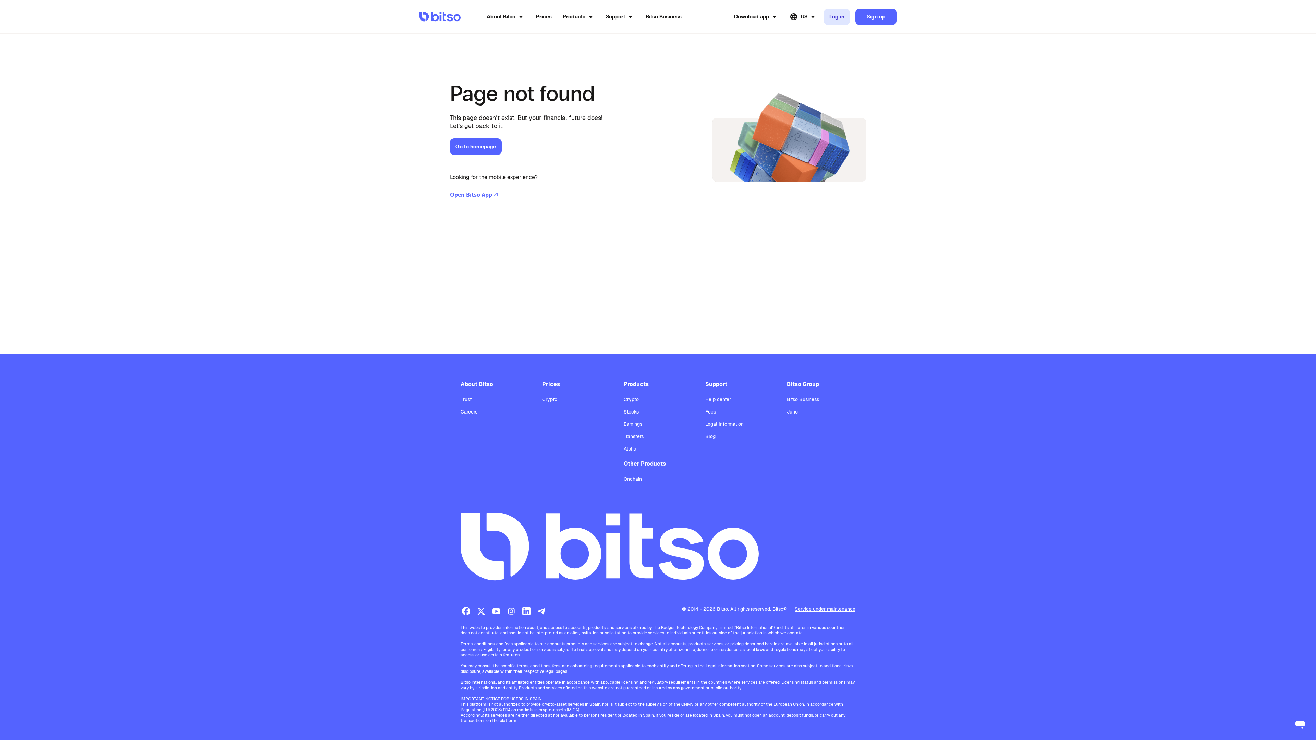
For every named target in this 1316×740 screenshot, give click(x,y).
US (804, 16)
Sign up (876, 16)
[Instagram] (511, 611)
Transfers (634, 436)
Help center (718, 399)
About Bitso (501, 16)
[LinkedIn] (526, 611)
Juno (792, 412)
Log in (836, 16)
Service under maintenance (825, 609)
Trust (466, 399)
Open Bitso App (471, 194)
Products (574, 16)
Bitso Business (664, 16)
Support (615, 16)
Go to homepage (475, 146)
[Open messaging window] (1300, 724)
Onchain (633, 479)
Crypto (549, 399)
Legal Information (724, 424)
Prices (544, 16)
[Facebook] (466, 611)
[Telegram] (541, 611)
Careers (469, 412)
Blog (710, 436)
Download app (751, 16)
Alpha (630, 449)
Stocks (631, 412)
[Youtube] (496, 611)
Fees (710, 412)
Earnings (633, 424)
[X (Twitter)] (481, 611)
